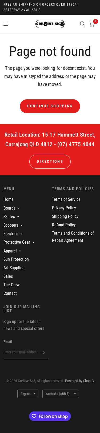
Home (8, 199)
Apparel (10, 251)
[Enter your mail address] (42, 352)
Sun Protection (16, 259)
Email (7, 342)
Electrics (10, 233)
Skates (9, 216)
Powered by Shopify (79, 381)
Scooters (10, 225)
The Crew (11, 284)
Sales (8, 276)
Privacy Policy (64, 207)
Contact (10, 293)
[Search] (82, 24)
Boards (9, 208)
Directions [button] (50, 161)
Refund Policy (64, 224)
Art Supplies (13, 267)
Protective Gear (16, 242)
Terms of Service (66, 199)
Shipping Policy (65, 216)
